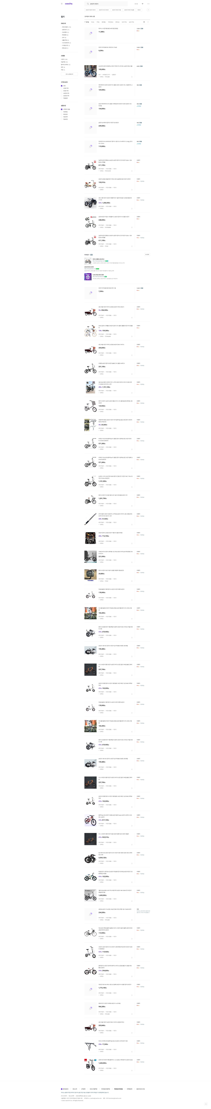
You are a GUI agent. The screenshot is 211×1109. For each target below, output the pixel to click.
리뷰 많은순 (110, 22)
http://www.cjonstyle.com (98, 276)
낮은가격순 (124, 22)
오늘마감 (65, 119)
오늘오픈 (65, 116)
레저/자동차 (66, 27)
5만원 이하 (65, 90)
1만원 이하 (65, 88)
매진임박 (65, 114)
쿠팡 (63, 70)
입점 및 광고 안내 (140, 1089)
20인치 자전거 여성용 (129, 10)
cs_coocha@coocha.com (95, 1098)
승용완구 (114, 74)
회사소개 (75, 1089)
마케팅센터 (129, 1089)
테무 (63, 67)
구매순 (98, 22)
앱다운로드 (65, 1089)
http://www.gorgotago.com (99, 261)
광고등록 (147, 254)
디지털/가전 (65, 45)
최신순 (92, 22)
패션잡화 (65, 35)
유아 (64, 37)
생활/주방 (65, 40)
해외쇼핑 (65, 48)
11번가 (64, 59)
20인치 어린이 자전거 (91, 10)
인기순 (87, 22)
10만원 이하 (66, 93)
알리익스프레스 (65, 64)
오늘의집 (64, 62)
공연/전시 (65, 29)
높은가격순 (131, 22)
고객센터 (83, 1089)
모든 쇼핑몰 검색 (69, 74)
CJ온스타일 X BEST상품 (98, 274)
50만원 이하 (66, 95)
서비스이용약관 (93, 1089)
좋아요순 (118, 22)
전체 (64, 85)
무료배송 (65, 112)
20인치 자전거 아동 (116, 10)
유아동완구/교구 (106, 74)
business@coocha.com (115, 1098)
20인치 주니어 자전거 (104, 10)
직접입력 (65, 98)
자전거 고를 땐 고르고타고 (98, 259)
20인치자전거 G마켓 (89, 267)
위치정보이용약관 (105, 1089)
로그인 (136, 4)
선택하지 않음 (66, 109)
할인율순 (104, 22)
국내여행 (65, 32)
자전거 (139, 10)
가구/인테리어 (66, 43)
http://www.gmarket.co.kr (90, 268)
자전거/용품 (108, 168)
